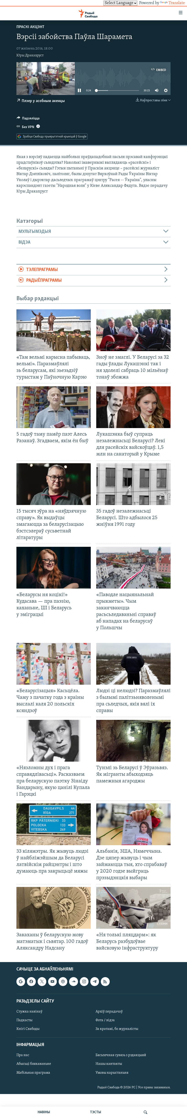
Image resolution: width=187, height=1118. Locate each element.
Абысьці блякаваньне (33, 1064)
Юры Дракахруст (30, 55)
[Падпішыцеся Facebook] (31, 981)
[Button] (28, 119)
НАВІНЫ (44, 1112)
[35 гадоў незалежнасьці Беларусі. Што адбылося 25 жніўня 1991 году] (133, 484)
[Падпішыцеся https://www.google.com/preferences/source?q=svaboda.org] (20, 981)
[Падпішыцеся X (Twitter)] (42, 981)
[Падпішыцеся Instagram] (84, 981)
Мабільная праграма (33, 1072)
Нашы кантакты (109, 1064)
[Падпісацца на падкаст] (63, 981)
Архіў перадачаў (109, 1011)
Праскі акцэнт (30, 27)
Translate (177, 3)
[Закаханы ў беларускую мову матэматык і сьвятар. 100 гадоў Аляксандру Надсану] (53, 908)
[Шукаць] (145, 1112)
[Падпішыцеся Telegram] (94, 981)
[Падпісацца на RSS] (105, 981)
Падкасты (24, 1020)
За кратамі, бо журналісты (117, 1029)
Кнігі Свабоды (27, 1029)
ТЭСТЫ (95, 1112)
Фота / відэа (105, 1020)
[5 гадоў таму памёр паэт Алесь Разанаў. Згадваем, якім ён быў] (53, 407)
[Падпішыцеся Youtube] (52, 981)
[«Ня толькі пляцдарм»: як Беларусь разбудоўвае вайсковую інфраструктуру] (133, 908)
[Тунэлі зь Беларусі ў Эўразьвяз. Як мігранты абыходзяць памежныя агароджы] (133, 741)
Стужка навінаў (29, 1011)
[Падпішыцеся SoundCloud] (73, 981)
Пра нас (22, 1055)
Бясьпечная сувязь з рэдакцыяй (121, 1055)
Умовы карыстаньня (112, 1072)
